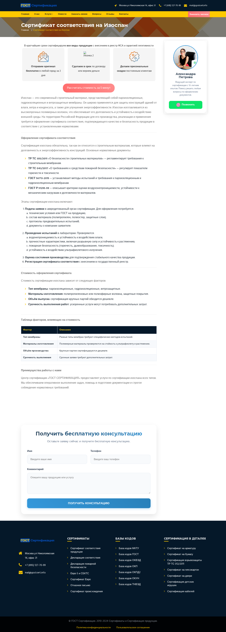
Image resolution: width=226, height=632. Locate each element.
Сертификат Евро (80, 579)
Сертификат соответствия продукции (85, 550)
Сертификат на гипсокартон (183, 570)
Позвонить (188, 105)
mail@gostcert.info (198, 5)
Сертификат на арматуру (181, 548)
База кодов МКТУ (129, 548)
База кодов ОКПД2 (129, 572)
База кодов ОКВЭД (130, 560)
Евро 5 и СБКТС (79, 573)
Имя (29, 451)
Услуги (48, 14)
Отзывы (110, 14)
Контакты (123, 14)
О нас (37, 14)
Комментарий (35, 469)
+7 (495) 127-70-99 (172, 5)
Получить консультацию (89, 503)
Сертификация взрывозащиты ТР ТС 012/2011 (184, 562)
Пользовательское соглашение (133, 628)
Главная (25, 14)
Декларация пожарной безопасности (83, 565)
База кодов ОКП (128, 566)
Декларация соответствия (85, 558)
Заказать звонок (79, 14)
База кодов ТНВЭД (130, 584)
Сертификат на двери (179, 576)
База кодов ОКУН (129, 578)
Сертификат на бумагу (180, 554)
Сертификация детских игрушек (180, 583)
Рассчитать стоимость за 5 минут (89, 88)
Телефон (95, 451)
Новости (62, 14)
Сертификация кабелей (180, 591)
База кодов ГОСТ (129, 554)
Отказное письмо (80, 585)
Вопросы (96, 14)
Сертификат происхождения (86, 591)
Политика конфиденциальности (93, 628)
